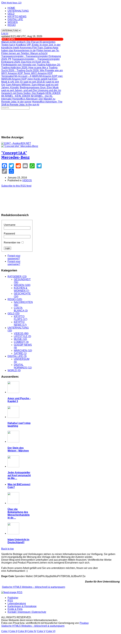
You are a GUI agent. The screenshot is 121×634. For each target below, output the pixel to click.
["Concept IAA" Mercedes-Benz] (19, 146)
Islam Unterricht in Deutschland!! (18, 541)
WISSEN (13, 22)
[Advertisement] (45, 121)
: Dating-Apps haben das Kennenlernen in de (29, 49)
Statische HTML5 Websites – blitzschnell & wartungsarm (33, 587)
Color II (13, 631)
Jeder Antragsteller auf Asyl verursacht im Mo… (19, 475)
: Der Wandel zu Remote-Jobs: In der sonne (28, 100)
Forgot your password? (14, 257)
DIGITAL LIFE (15, 19)
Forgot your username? (14, 263)
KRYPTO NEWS (17, 16)
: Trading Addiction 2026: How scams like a (30, 66)
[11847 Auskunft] (16, 143)
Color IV (31, 631)
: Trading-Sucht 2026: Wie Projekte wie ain (32, 69)
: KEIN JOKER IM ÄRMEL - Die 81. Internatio (30, 96)
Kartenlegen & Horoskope (22, 606)
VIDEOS (27, 180)
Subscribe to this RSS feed (16, 185)
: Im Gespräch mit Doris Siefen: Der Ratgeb (31, 92)
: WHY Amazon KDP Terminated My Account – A (27, 74)
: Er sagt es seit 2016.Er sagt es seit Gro (30, 82)
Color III (22, 631)
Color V (41, 631)
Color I (5, 631)
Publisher (13, 597)
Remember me (12, 242)
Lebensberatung (17, 603)
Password (9, 233)
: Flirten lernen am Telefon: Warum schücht (30, 52)
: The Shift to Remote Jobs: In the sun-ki (31, 103)
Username (9, 225)
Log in (4, 33)
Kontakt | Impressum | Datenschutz (27, 612)
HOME (11, 8)
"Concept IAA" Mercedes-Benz (15, 155)
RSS (10, 600)
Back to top (7, 548)
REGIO (12, 25)
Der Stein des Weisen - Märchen (18, 449)
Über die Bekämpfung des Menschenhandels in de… (19, 513)
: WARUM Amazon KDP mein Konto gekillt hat (32, 77)
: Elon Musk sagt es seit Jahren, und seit (30, 89)
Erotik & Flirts (15, 609)
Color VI (50, 631)
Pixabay (84, 623)
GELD (11, 13)
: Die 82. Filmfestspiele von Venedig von (25, 63)
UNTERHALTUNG (18, 10)
